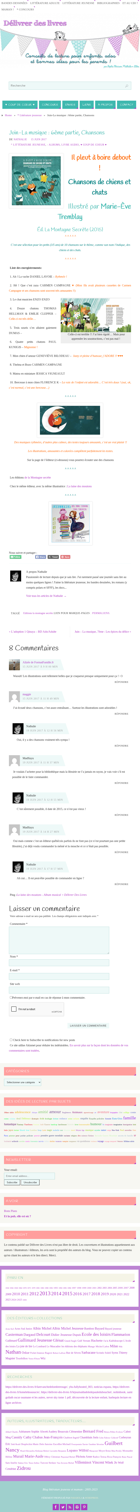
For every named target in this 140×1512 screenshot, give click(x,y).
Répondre (122, 682)
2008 (132, 1287)
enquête (84, 1118)
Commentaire (19, 923)
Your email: (10, 1169)
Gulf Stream (83, 1340)
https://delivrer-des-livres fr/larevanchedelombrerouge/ (36, 1386)
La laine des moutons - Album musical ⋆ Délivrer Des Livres (52, 894)
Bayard (99, 1328)
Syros (115, 1352)
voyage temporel (110, 1141)
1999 (84, 1288)
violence (94, 1141)
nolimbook (119, 1392)
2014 (56, 1293)
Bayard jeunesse (113, 1328)
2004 (110, 1288)
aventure (103, 1112)
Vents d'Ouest (34, 1358)
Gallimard (11, 1340)
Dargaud (30, 1334)
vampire (65, 1141)
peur (18, 1136)
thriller (52, 1141)
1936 (11, 1288)
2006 (120, 1288)
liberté (22, 1130)
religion (74, 1136)
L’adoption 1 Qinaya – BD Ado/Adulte (32, 631)
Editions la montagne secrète (38, 613)
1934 (7, 1288)
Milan (114, 1346)
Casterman (14, 1334)
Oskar (26, 1352)
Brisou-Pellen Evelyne (113, 1432)
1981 (38, 1288)
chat (120, 1112)
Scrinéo (100, 1352)
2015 (67, 1293)
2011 (25, 1294)
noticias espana (102, 1386)
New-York (115, 1130)
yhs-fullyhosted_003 (80, 1386)
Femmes (36, 1125)
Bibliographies (108, 3)
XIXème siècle (129, 1141)
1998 (79, 1288)
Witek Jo (111, 1462)
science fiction (87, 1136)
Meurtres (67, 1130)
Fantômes (28, 1124)
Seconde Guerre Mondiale (106, 1136)
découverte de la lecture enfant (89, 1397)
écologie (48, 1119)
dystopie (35, 1119)
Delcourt (43, 1334)
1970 (25, 1288)
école (42, 1118)
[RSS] (70, 1507)
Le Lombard (39, 1346)
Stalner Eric (23, 1463)
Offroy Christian (52, 1456)
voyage (101, 1141)
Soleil (108, 1352)
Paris (6, 1136)
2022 (126, 1294)
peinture (12, 1136)
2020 (113, 1294)
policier (30, 1136)
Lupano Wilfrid (78, 1450)
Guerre (47, 1124)
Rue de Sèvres (73, 1352)
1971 (29, 1288)
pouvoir (37, 1136)
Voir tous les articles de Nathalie (46, 595)
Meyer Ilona (105, 1450)
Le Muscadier (54, 1346)
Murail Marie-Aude (28, 1456)
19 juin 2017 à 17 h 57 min (44, 868)
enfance (63, 1118)
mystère (97, 1130)
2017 (87, 1294)
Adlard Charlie (11, 1432)
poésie (23, 1136)
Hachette (97, 1340)
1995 (65, 1288)
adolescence (23, 1112)
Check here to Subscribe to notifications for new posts (43, 1040)
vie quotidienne (83, 1141)
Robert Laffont (59, 1353)
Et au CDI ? (130, 3)
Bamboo (89, 1328)
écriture (55, 1119)
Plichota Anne (84, 1456)
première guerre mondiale (52, 1135)
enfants (76, 1119)
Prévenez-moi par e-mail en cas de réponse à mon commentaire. (48, 997)
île (103, 1125)
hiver (76, 1125)
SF (135, 1136)
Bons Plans (10, 1210)
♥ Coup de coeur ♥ (94, 144)
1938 (16, 1288)
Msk (120, 1346)
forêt (42, 1125)
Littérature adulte (45, 3)
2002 (99, 1288)
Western (120, 1141)
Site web (15, 983)
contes (6, 1119)
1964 (20, 1288)
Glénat (58, 1340)
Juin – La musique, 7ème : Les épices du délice (103, 631)
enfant (70, 1119)
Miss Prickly (116, 1451)
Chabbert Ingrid (71, 1437)
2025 (19, 1300)
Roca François (114, 1456)
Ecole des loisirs (96, 1334)
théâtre (46, 1141)
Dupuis (77, 1334)
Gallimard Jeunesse (35, 1340)
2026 (25, 1300)
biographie (114, 1112)
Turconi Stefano (48, 1462)
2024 (13, 1300)
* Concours (25, 9)
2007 (126, 1287)
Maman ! (7, 9)
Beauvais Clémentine (70, 1431)
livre (27, 1130)
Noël (122, 1130)
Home (8, 115)
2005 (115, 1288)
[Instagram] (77, 1507)
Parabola (76, 1498)
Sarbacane (88, 1352)
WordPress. (92, 1498)
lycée (44, 1130)
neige (109, 1130)
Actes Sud (9, 1329)
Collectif (114, 1438)
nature (103, 1130)
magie (49, 1130)
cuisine (12, 1119)
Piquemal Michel (68, 1457)
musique (89, 1130)
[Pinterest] (84, 1507)
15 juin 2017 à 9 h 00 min (40, 666)
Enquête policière (96, 1119)
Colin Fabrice (104, 1438)
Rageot (48, 1352)
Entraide (108, 1119)
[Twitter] (63, 1507)
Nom (14, 956)
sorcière (22, 1141)
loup (40, 1130)
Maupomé (93, 1451)
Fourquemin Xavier (79, 1444)
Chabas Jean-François (47, 1437)
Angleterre (66, 1112)
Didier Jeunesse (61, 1334)
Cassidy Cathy (21, 1437)
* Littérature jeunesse (30, 115)
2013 (45, 1293)
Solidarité (7, 1141)
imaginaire (109, 1125)
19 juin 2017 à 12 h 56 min (44, 730)
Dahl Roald (15, 1444)
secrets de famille (125, 1136)
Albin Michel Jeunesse (67, 1328)
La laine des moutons (79, 486)
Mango (91, 1346)
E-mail (15, 970)
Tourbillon (22, 1358)
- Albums (53, 144)
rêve (79, 1136)
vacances (58, 1141)
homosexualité (84, 1125)
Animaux (77, 1112)
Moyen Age (80, 1130)
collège (126, 1112)
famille (129, 1118)
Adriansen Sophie (29, 1431)
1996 (69, 1288)
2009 (8, 1294)
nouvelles (128, 1130)
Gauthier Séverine (96, 1444)
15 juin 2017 (39, 139)
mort (73, 1130)
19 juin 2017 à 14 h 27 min (41, 831)
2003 (104, 1288)
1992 (51, 1288)
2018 (95, 1294)
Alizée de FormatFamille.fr (38, 662)
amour (55, 1111)
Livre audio (70, 144)
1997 (74, 1288)
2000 (89, 1288)
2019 (105, 1294)
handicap (54, 1125)
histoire (70, 1124)
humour (96, 1124)
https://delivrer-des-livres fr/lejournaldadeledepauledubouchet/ (76, 1392)
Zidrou (24, 1468)
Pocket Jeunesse (37, 1353)
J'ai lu (105, 1341)
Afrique (34, 1112)
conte (133, 1112)
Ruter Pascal (127, 1457)
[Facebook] (56, 1507)
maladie (56, 1130)
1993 (56, 1288)
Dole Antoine (45, 1444)
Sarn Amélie (11, 1462)
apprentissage (88, 1112)
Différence (26, 1119)
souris (27, 1141)
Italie (6, 1130)
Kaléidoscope (116, 1340)
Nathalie (20, 139)
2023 (8, 1299)
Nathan (13, 1352)
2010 (16, 1294)
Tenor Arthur (34, 1463)
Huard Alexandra (27, 1451)
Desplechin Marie (30, 1444)
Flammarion (120, 1334)
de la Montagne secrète (37, 477)
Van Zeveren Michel (65, 1463)
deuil (18, 1118)
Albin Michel (42, 1328)
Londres (33, 1130)
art (95, 1112)
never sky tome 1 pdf (58, 1397)
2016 (77, 1293)
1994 (60, 1288)
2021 (120, 1294)
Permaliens (100, 613)
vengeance (72, 1141)
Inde (134, 1125)
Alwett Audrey (48, 1431)
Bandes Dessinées (14, 3)
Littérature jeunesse (78, 3)
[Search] (127, 86)
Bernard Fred (93, 1431)
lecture (16, 1130)
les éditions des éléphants (74, 1346)
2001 (94, 1288)
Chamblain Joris (89, 1437)
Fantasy (20, 1124)
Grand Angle (70, 1341)
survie (41, 1141)
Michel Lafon (102, 1346)
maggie (27, 694)
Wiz (43, 1358)
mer (61, 1130)
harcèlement (62, 1125)
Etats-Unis (117, 1118)
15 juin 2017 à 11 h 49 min (41, 698)
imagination (117, 1125)
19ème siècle (9, 1112)
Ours (134, 1130)
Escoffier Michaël (62, 1444)
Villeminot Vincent (89, 1462)
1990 (46, 1288)
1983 (42, 1288)
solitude (15, 1141)
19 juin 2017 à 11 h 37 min (41, 762)
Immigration (127, 1125)
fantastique (10, 1124)
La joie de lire (24, 1346)
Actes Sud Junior (23, 1328)
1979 (33, 1288)
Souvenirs (34, 1141)
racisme (67, 1136)
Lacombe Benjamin (58, 1451)
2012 (34, 1293)
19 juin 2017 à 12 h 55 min (44, 799)
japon (11, 1130)
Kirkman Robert (42, 1451)
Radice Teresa (99, 1456)
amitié (43, 1112)
